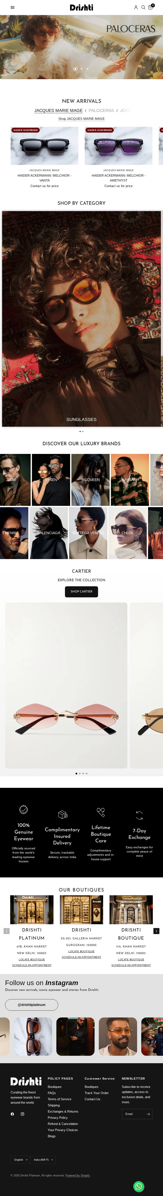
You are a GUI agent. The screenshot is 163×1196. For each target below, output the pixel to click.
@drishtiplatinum (31, 1005)
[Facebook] (15, 1114)
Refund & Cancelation (63, 1124)
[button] (80, 431)
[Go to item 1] (76, 773)
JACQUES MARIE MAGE (58, 110)
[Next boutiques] (156, 931)
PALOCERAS (101, 110)
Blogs (52, 1136)
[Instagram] (25, 1114)
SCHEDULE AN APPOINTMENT (32, 965)
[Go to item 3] (83, 773)
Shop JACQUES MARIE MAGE (81, 118)
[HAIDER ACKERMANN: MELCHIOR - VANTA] (44, 146)
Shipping (54, 1105)
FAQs (52, 1093)
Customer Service (100, 1078)
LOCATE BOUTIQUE (32, 960)
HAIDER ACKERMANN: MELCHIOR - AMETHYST (119, 178)
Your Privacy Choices (63, 1130)
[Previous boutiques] (6, 931)
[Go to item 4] (86, 773)
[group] (81, 319)
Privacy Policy (58, 1117)
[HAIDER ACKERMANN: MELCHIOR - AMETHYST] (118, 146)
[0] (149, 7)
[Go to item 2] (80, 773)
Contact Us (92, 1099)
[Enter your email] (148, 1114)
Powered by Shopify (77, 1175)
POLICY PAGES (60, 1078)
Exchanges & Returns (63, 1111)
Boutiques (55, 1087)
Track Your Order (97, 1093)
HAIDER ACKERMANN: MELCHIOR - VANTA (45, 178)
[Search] (143, 7)
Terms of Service (59, 1099)
